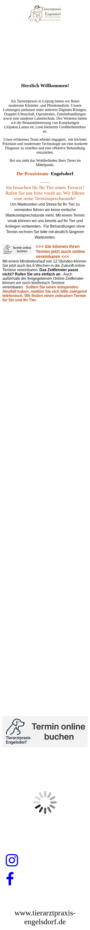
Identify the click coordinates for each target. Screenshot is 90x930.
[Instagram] (12, 860)
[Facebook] (10, 879)
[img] (45, 14)
